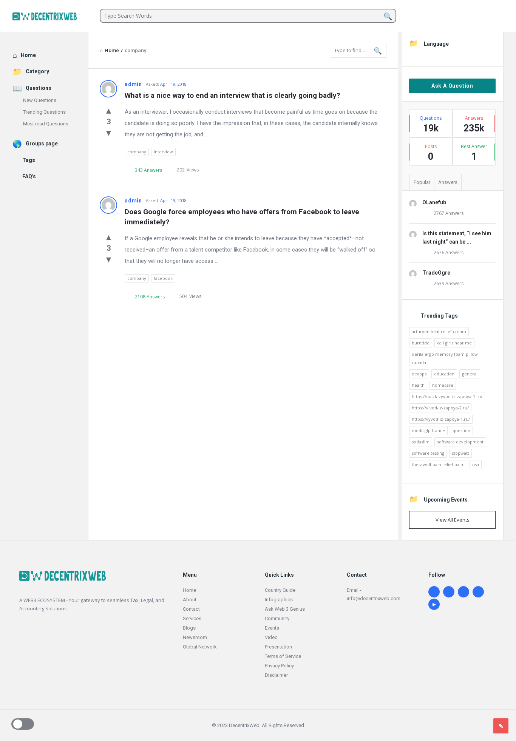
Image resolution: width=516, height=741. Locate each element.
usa (475, 464)
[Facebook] (478, 591)
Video (271, 637)
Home (28, 55)
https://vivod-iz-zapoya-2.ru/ (440, 408)
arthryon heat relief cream (439, 331)
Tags (28, 160)
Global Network (200, 647)
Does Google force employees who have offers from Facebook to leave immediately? (243, 216)
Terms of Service (283, 656)
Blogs (189, 628)
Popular (422, 182)
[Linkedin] (434, 591)
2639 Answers (448, 283)
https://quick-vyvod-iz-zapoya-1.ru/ (447, 396)
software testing (428, 453)
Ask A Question (452, 86)
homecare (442, 385)
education (444, 374)
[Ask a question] (500, 725)
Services (192, 618)
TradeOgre (436, 273)
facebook (163, 278)
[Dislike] (108, 132)
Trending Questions (44, 112)
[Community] (50, 16)
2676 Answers (448, 252)
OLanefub (434, 202)
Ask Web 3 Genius (285, 609)
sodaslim (420, 442)
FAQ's (29, 176)
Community (277, 618)
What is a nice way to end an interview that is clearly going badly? (232, 95)
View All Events (453, 519)
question (461, 430)
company (136, 151)
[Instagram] (448, 591)
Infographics (279, 599)
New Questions (39, 100)
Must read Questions (45, 124)
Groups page (42, 143)
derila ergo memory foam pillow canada (445, 358)
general (469, 374)
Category (37, 71)
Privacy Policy (279, 665)
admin (133, 84)
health (418, 385)
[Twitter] (463, 591)
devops (419, 374)
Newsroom (195, 637)
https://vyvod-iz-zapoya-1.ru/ (441, 419)
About (189, 599)
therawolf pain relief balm (438, 464)
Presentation (278, 647)
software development (460, 442)
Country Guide (280, 590)
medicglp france (428, 430)
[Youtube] (434, 604)
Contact (191, 609)
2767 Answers (448, 213)
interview (163, 151)
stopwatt (460, 453)
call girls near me (454, 343)
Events (272, 628)
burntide (420, 343)
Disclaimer (276, 675)
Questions (38, 88)
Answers (447, 182)
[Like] (108, 110)
